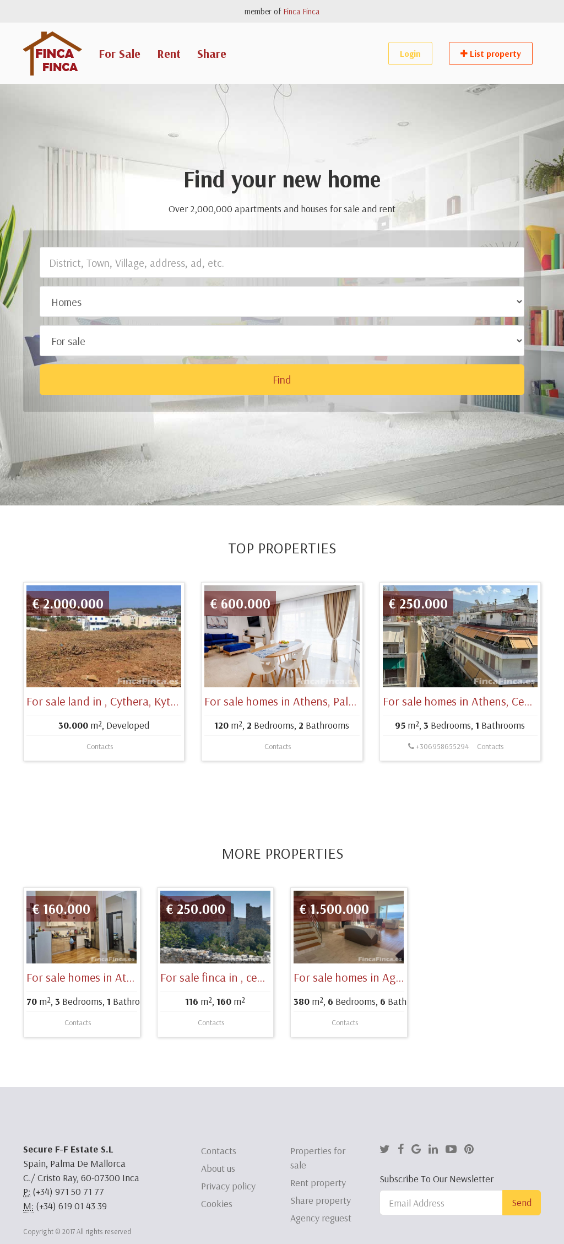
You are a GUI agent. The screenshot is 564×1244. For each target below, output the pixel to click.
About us (218, 1168)
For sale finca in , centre (218, 977)
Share (211, 53)
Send (522, 1202)
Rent (169, 53)
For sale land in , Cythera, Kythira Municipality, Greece (159, 701)
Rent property (318, 1182)
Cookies (216, 1203)
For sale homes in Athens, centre (106, 977)
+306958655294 (441, 746)
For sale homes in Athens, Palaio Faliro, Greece (318, 701)
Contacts (99, 746)
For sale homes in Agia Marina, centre (386, 977)
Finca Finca (301, 11)
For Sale (119, 53)
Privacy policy (228, 1186)
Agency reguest (320, 1217)
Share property (320, 1200)
